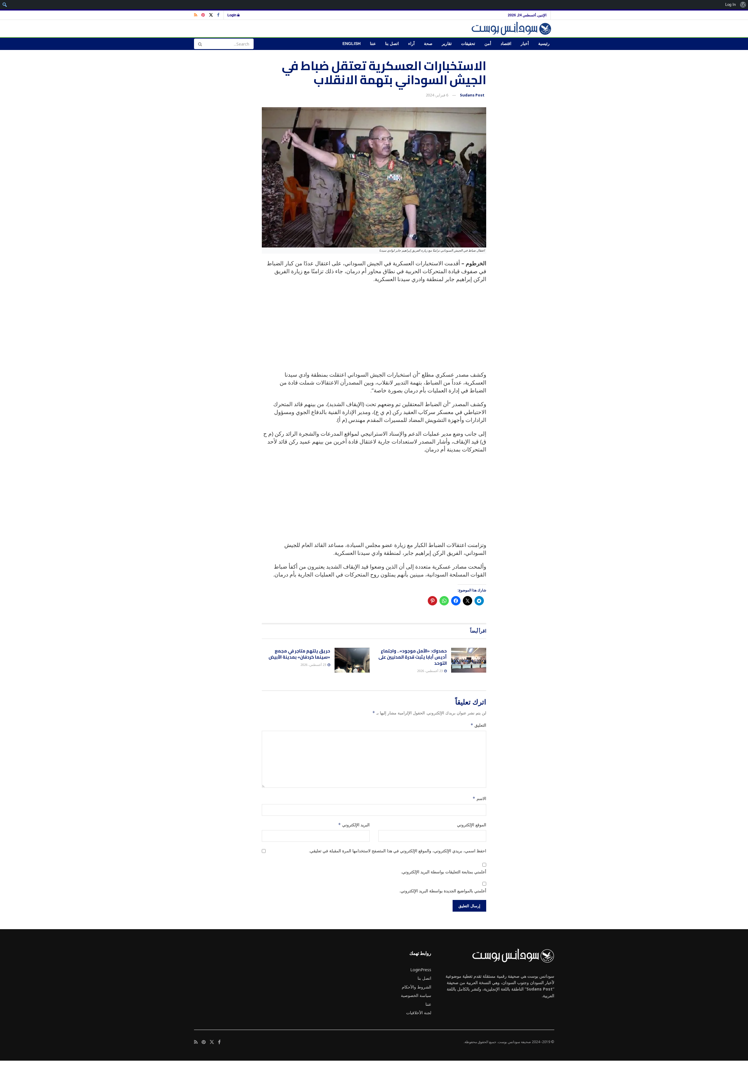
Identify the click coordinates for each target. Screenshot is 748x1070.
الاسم (479, 798)
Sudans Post (472, 95)
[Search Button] (200, 44)
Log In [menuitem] (730, 4)
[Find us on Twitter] (211, 15)
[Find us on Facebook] (218, 15)
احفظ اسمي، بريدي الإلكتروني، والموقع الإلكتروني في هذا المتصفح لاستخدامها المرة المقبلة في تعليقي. (397, 850)
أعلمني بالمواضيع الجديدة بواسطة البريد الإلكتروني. (442, 891)
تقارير (447, 43)
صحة (428, 43)
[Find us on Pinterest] (203, 15)
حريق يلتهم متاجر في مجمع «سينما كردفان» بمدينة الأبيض (299, 654)
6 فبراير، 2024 (437, 95)
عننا (373, 43)
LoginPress (420, 969)
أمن (487, 43)
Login (232, 15)
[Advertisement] (374, 330)
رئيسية (544, 43)
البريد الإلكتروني (354, 824)
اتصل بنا (392, 43)
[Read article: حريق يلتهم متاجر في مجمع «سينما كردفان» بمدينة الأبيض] (352, 660)
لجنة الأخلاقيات (418, 1012)
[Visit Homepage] (512, 28)
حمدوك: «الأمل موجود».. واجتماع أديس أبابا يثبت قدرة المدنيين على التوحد (412, 657)
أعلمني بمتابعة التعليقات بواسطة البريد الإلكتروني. (443, 872)
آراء (411, 43)
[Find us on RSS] (195, 15)
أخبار (525, 43)
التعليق (478, 725)
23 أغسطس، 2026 (430, 671)
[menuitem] (743, 4)
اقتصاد (506, 43)
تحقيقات (468, 43)
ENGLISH (351, 43)
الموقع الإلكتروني (471, 824)
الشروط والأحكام (416, 987)
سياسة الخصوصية (416, 995)
